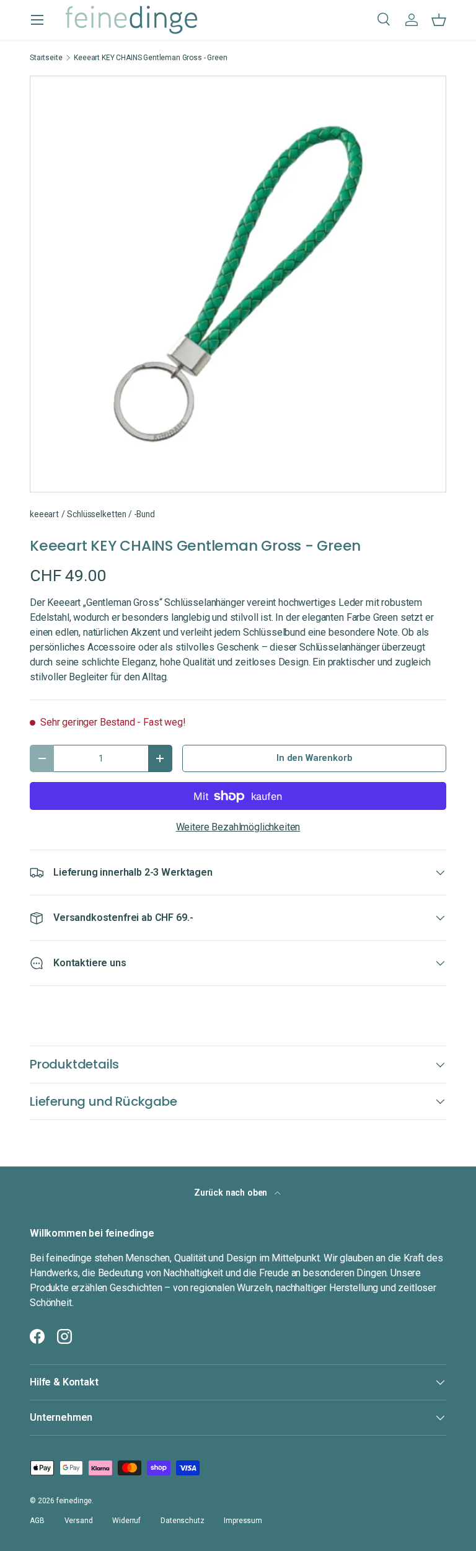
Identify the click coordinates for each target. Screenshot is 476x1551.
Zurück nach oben (232, 1193)
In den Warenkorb (313, 757)
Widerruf (126, 1520)
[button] (438, 19)
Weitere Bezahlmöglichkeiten (238, 827)
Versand (78, 1520)
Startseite (46, 57)
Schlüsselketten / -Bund (110, 514)
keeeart (44, 514)
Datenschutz (182, 1520)
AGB (37, 1520)
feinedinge (74, 1500)
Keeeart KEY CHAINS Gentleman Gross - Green (150, 57)
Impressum (243, 1520)
